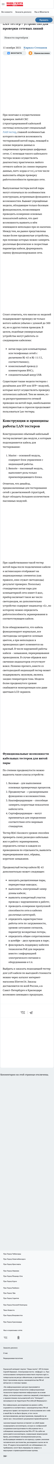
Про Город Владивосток (13, 1315)
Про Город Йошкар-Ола (13, 1276)
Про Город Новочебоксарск (14, 1259)
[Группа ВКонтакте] (14, 53)
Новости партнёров (16, 37)
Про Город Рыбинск (11, 1288)
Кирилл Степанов (35, 47)
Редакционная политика (13, 1358)
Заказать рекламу (23, 12)
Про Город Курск (10, 1281)
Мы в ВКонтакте (41, 12)
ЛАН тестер (9, 132)
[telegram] (32, 1013)
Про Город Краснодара (12, 1322)
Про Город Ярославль (12, 1264)
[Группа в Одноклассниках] (39, 53)
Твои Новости (9, 1310)
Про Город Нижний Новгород (15, 1305)
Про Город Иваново (11, 1271)
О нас (5, 1353)
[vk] (23, 1013)
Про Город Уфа (9, 1293)
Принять (43, 20)
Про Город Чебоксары (12, 1254)
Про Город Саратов (11, 1298)
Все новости (6, 12)
